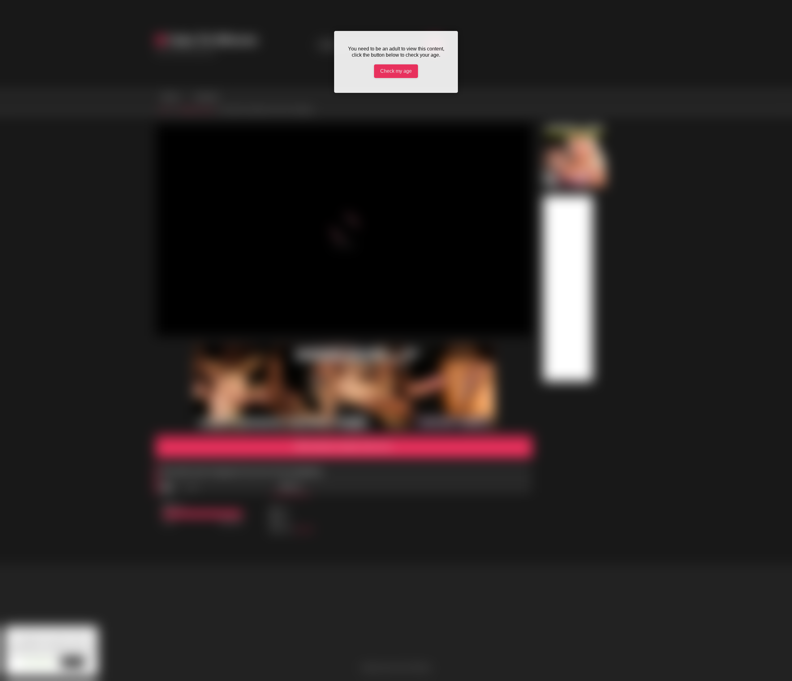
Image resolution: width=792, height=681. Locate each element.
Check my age (396, 71)
